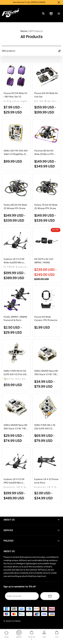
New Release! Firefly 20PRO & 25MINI (29, 2)
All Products (36, 31)
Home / (24, 31)
